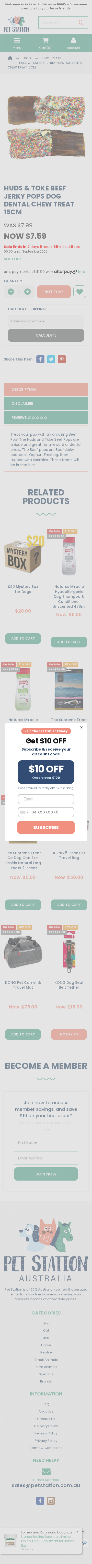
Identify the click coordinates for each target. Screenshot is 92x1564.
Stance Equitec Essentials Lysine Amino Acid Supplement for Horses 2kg (47, 1540)
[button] (79, 291)
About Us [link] (46, 1411)
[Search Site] (81, 22)
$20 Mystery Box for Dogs (23, 589)
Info (81, 271)
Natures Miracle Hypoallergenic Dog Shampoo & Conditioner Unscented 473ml (69, 596)
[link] (40, 1500)
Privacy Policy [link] (46, 1440)
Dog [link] (46, 1323)
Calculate (46, 335)
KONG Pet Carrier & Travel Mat (23, 985)
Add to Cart (23, 638)
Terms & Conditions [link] (46, 1447)
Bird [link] (46, 1337)
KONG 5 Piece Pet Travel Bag (69, 855)
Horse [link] (46, 1345)
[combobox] (24, 812)
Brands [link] (46, 1381)
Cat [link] (46, 1330)
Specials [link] (46, 1374)
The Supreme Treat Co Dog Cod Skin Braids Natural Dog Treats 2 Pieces (23, 860)
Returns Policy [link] (45, 1433)
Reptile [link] (46, 1352)
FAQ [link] (46, 1404)
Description (24, 389)
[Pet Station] (16, 22)
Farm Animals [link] (46, 1366)
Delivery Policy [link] (46, 1425)
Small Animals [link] (46, 1359)
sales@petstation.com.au (46, 1485)
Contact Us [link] (46, 1418)
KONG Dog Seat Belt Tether (69, 985)
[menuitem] (40, 359)
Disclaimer (22, 403)
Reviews (20, 417)
